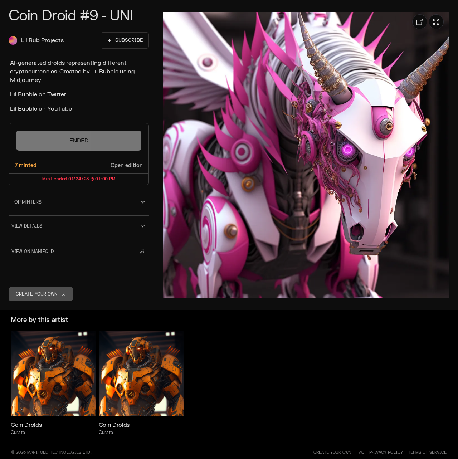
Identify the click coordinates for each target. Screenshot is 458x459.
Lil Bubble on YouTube (41, 108)
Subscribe (129, 40)
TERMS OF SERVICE (427, 452)
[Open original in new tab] (419, 21)
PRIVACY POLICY (386, 452)
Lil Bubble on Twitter (38, 94)
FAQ (360, 452)
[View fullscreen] (436, 21)
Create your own (332, 452)
